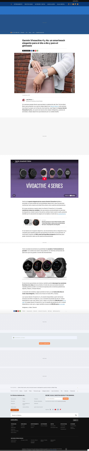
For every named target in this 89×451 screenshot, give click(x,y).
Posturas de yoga (37, 390)
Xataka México (13, 440)
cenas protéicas (26, 406)
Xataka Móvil (13, 427)
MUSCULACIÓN (51, 4)
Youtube (73, 4)
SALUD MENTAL (61, 4)
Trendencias (63, 425)
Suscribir (65, 398)
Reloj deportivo (57, 311)
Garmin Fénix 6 (54, 106)
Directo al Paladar (44, 425)
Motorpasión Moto (54, 427)
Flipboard (75, 4)
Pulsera (50, 311)
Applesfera (13, 429)
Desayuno (13, 403)
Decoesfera (63, 427)
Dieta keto (66, 390)
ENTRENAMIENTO (18, 4)
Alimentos (13, 401)
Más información (53, 449)
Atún (33, 32)
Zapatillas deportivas (40, 32)
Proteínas (36, 398)
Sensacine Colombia (33, 442)
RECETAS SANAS (29, 4)
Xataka (12, 425)
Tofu (62, 390)
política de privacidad (62, 401)
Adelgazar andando (46, 390)
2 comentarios (27, 50)
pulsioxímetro (62, 214)
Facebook (71, 4)
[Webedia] (75, 1)
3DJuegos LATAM (24, 440)
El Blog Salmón (73, 425)
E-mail (37, 50)
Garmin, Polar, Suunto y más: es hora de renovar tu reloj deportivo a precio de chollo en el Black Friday (37, 387)
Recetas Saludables (38, 401)
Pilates (30, 390)
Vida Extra (23, 427)
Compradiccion (63, 429)
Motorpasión (53, 425)
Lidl (26, 32)
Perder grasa (13, 406)
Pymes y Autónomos (73, 428)
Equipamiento (29, 311)
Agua (30, 32)
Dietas (24, 401)
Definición (36, 403)
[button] (30, 99)
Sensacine (33, 425)
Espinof (32, 427)
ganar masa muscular (38, 406)
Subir (75, 420)
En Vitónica (44, 220)
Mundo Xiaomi (13, 432)
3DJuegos (23, 425)
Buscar (76, 415)
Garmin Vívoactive (43, 311)
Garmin (35, 311)
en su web (62, 304)
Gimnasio (22, 32)
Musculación (13, 398)
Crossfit (25, 390)
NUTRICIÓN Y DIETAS (40, 4)
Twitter (33, 50)
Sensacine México (34, 440)
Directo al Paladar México (44, 441)
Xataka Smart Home (14, 430)
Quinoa (21, 390)
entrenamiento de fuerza (26, 404)
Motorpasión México (53, 441)
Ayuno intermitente (55, 390)
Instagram (68, 4)
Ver (45, 343)
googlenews (77, 4)
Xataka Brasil (13, 441)
